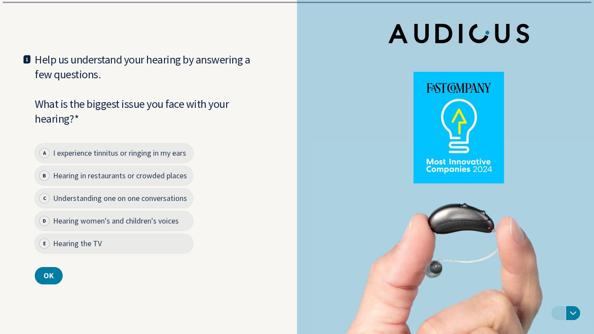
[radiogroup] (114, 198)
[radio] (114, 153)
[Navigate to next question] (573, 313)
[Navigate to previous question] (558, 313)
